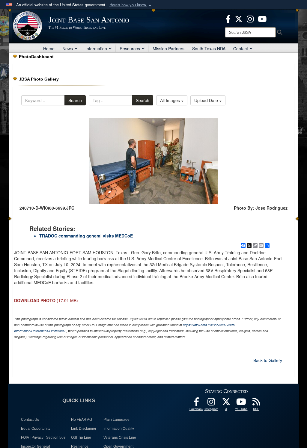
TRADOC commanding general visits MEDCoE (86, 236)
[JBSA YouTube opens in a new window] (262, 18)
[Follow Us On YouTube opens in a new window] (241, 403)
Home (49, 49)
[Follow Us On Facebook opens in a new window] (196, 403)
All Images (170, 100)
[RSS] (256, 403)
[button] (131, 5)
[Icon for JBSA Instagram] (211, 403)
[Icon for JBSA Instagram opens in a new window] (250, 18)
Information (96, 49)
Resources (130, 49)
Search (75, 100)
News (67, 49)
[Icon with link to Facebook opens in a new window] (228, 18)
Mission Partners (168, 49)
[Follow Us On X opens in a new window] (226, 403)
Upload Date (206, 100)
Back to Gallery (267, 360)
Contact (240, 49)
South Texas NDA (208, 49)
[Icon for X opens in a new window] (239, 18)
